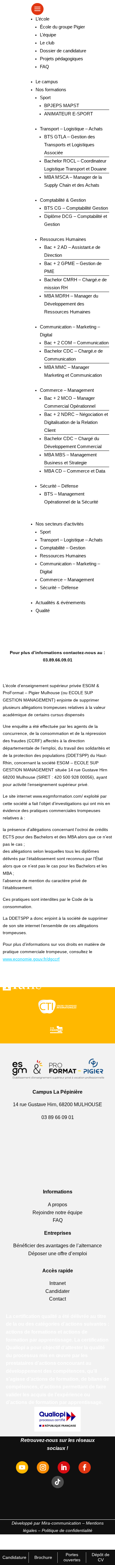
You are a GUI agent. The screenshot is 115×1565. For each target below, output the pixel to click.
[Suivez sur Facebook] (85, 1467)
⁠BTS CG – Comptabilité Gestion (76, 208)
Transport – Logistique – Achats (71, 128)
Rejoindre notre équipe (57, 1212)
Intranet (57, 1283)
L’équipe (48, 34)
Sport (45, 97)
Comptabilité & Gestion (63, 200)
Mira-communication (61, 1523)
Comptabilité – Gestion (62, 547)
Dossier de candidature (63, 50)
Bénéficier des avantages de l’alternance (57, 1245)
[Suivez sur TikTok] (58, 1482)
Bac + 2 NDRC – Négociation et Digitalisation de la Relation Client (76, 422)
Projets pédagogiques (61, 58)
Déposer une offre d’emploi (57, 1253)
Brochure (43, 1557)
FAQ (44, 66)
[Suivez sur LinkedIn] (64, 1467)
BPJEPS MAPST (61, 105)
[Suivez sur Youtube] (22, 1467)
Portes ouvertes (71, 1557)
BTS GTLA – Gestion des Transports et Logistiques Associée (69, 144)
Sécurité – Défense (59, 486)
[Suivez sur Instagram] (43, 1467)
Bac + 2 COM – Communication (76, 342)
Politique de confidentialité (67, 1530)
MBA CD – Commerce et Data (74, 471)
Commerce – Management (67, 390)
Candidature (14, 1557)
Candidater (57, 1291)
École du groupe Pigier (62, 26)
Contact (57, 1298)
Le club (47, 42)
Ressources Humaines (63, 239)
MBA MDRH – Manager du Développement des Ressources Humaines (71, 303)
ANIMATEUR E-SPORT (68, 113)
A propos (57, 1204)
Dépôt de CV (100, 1557)
